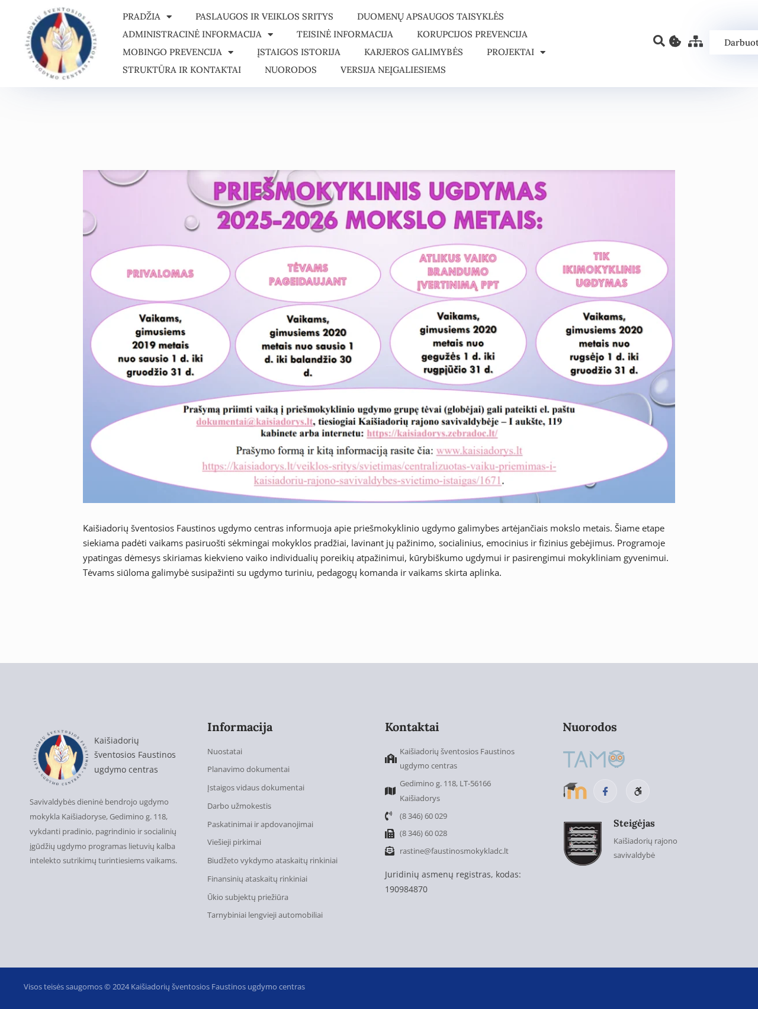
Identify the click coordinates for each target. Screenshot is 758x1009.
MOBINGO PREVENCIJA (172, 51)
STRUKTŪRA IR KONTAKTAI (182, 69)
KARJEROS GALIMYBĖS (413, 51)
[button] (659, 41)
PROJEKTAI (510, 51)
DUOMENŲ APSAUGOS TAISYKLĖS (430, 16)
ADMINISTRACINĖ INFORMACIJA (192, 34)
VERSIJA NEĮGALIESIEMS (393, 69)
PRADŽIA (141, 16)
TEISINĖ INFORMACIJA (345, 34)
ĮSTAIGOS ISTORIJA (299, 51)
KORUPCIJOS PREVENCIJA (472, 34)
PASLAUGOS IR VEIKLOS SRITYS (264, 16)
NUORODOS (291, 69)
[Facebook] (605, 791)
